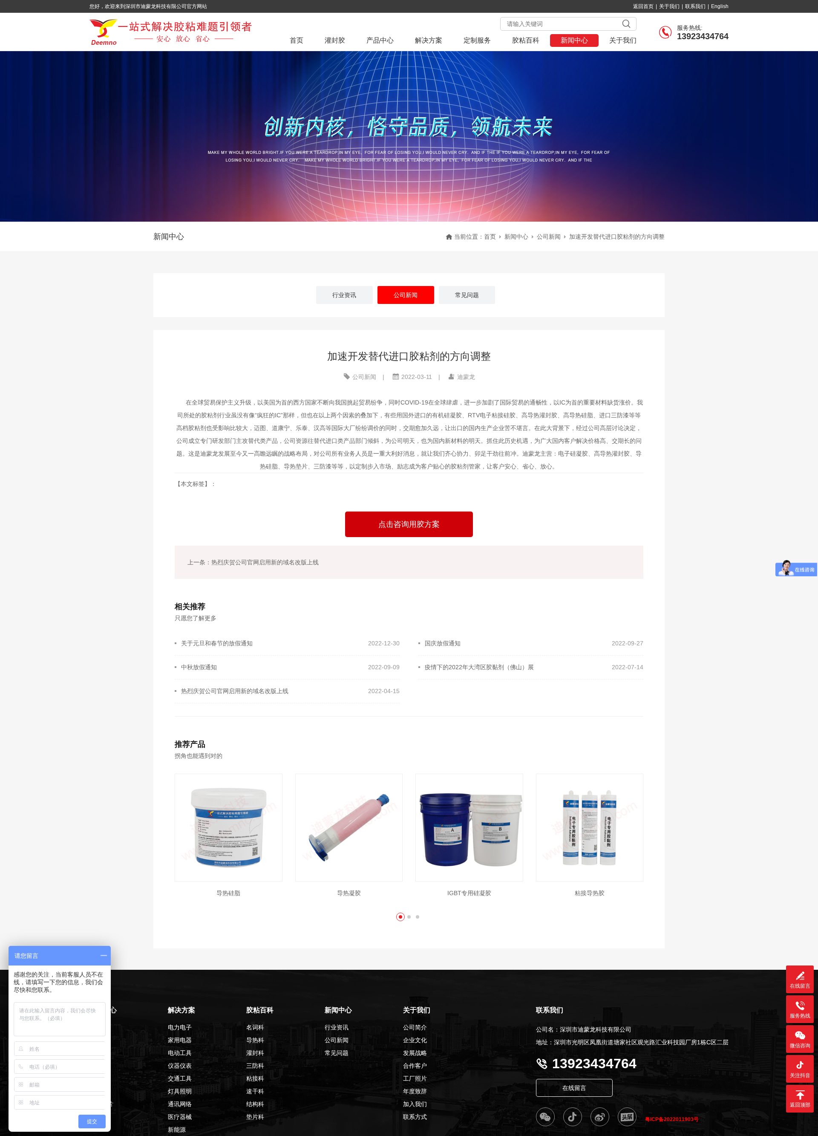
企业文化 (415, 1040)
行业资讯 (337, 1027)
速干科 (255, 1091)
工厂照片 (415, 1078)
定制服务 (477, 40)
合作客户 (415, 1065)
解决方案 (428, 40)
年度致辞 (415, 1091)
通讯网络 (180, 1104)
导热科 (255, 1040)
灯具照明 (180, 1091)
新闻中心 (574, 40)
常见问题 (337, 1052)
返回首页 (643, 6)
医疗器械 (180, 1116)
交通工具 (180, 1078)
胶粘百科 (525, 40)
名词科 (255, 1027)
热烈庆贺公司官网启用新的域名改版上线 (234, 691)
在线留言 (574, 1087)
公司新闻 (549, 236)
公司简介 (415, 1027)
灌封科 (255, 1052)
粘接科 (255, 1078)
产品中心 (380, 40)
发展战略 (415, 1052)
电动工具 (180, 1052)
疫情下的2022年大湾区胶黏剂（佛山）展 (479, 667)
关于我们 (669, 6)
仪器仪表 (180, 1065)
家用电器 (180, 1040)
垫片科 (255, 1116)
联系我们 (695, 6)
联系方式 (415, 1116)
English (720, 6)
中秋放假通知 (199, 667)
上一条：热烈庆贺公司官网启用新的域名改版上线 (253, 562)
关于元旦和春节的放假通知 (217, 643)
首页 (296, 40)
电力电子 (180, 1027)
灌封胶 (335, 40)
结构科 (255, 1104)
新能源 (177, 1129)
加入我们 (415, 1104)
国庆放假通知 (443, 643)
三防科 (255, 1065)
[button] (400, 917)
